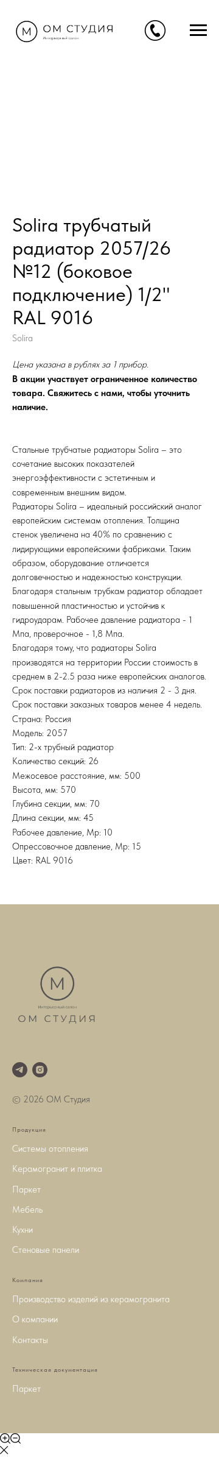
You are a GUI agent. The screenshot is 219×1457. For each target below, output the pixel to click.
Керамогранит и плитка (57, 1168)
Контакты (30, 1340)
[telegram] (19, 1069)
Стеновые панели (45, 1249)
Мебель (27, 1209)
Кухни (22, 1229)
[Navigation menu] (198, 30)
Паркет (26, 1189)
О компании (35, 1319)
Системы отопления (50, 1148)
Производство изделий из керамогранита (91, 1299)
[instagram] (39, 1069)
